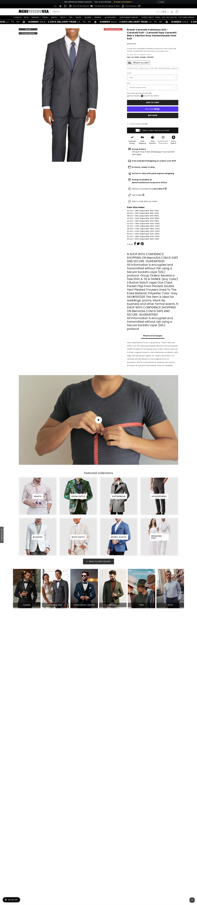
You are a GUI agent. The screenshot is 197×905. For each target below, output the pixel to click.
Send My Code (98, 472)
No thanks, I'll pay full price (98, 478)
